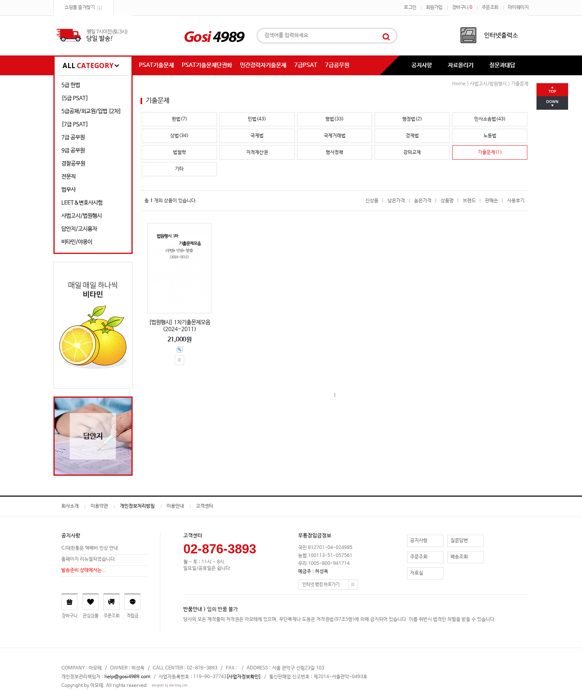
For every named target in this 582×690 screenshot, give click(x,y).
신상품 (371, 201)
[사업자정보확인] (243, 677)
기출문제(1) (490, 152)
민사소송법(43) (490, 119)
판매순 (491, 201)
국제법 (257, 136)
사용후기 (516, 201)
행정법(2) (412, 119)
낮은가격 (396, 201)
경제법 (412, 136)
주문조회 (490, 7)
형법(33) (334, 119)
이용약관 (99, 506)
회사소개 (70, 506)
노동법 (489, 136)
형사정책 (334, 152)
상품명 (447, 201)
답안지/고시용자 (79, 229)
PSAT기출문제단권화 (207, 65)
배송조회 (459, 557)
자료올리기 (461, 65)
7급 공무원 (73, 137)
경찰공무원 (73, 163)
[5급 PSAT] (74, 98)
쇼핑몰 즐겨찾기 (80, 7)
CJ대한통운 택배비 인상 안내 (89, 548)
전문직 (68, 176)
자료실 (416, 573)
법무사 (68, 190)
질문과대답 (502, 65)
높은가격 (423, 201)
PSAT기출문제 (156, 65)
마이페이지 (518, 7)
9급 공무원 (73, 150)
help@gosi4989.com (127, 677)
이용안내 (175, 506)
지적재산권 (257, 152)
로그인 (410, 7)
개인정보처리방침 (137, 506)
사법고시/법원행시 (81, 216)
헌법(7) (179, 119)
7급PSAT (305, 65)
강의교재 (412, 152)
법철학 (179, 152)
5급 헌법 (70, 85)
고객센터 (204, 506)
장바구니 (462, 7)
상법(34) (179, 136)
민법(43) (257, 119)
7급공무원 (337, 65)
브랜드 (469, 201)
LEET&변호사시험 (82, 203)
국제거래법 (335, 136)
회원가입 (434, 7)
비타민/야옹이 (76, 242)
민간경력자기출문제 (263, 65)
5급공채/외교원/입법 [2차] (91, 111)
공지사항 (421, 65)
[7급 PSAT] (74, 124)
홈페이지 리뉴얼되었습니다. (88, 559)
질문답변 (459, 540)
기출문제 (520, 84)
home (459, 84)
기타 (179, 169)
